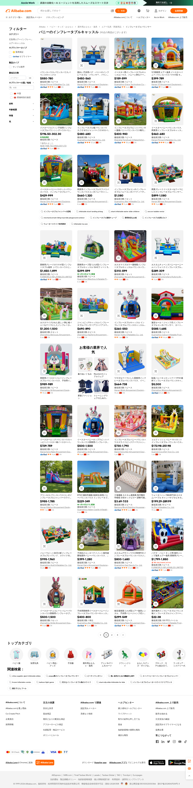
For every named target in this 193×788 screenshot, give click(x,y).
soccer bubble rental (156, 212)
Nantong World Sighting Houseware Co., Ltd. (130, 507)
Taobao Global (108, 775)
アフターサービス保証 (53, 724)
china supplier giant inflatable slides (26, 676)
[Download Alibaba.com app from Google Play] (177, 762)
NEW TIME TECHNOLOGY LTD (53, 146)
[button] (112, 10)
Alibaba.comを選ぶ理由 (16, 708)
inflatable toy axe (81, 224)
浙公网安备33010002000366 (142, 784)
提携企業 (159, 730)
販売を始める (161, 714)
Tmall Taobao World (82, 775)
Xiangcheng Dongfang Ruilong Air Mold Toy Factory (167, 277)
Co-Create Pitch (13, 714)
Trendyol (126, 775)
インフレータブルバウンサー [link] (138, 27)
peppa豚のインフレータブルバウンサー (64, 676)
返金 (120, 724)
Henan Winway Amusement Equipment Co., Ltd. (167, 201)
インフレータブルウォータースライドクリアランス (152, 682)
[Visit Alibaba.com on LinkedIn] (163, 741)
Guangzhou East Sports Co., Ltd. (91, 140)
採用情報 (10, 724)
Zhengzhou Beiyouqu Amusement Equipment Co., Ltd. (56, 335)
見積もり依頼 (86, 714)
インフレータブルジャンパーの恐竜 (57, 212)
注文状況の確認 (162, 719)
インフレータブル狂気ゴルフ (156, 218)
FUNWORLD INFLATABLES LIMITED (56, 277)
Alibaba (42, 27)
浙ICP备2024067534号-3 (169, 784)
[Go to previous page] (100, 635)
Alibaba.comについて (15, 702)
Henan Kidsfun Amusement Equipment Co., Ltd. (56, 507)
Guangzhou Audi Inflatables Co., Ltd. (56, 565)
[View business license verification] (122, 783)
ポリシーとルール (51, 735)
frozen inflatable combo (21, 682)
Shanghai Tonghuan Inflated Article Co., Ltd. (130, 140)
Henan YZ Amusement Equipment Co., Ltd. (167, 84)
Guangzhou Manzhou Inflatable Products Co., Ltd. (93, 279)
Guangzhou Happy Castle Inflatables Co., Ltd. (93, 509)
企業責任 (10, 719)
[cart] (148, 11)
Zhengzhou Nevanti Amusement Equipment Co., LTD (130, 277)
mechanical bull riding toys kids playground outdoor (64, 218)
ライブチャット (125, 714)
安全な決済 (48, 708)
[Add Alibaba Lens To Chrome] (44, 762)
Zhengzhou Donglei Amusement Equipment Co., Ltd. (93, 201)
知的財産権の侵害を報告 (129, 730)
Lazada (97, 775)
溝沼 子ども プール (19, 688)
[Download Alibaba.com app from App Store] (156, 762)
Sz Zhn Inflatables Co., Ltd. (162, 507)
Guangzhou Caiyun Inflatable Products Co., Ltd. (167, 335)
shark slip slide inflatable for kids (112, 682)
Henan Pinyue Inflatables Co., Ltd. (55, 84)
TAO (118, 775)
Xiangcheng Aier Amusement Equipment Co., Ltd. (130, 452)
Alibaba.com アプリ (118, 762)
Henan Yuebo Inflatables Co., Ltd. (128, 335)
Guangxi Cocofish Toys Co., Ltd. (165, 452)
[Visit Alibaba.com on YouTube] (180, 741)
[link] (189, 761)
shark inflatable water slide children (125, 212)
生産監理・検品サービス (54, 730)
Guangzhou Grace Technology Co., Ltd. (130, 84)
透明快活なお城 (131, 218)
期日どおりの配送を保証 (54, 719)
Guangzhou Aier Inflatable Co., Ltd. (129, 201)
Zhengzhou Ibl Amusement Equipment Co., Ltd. (56, 390)
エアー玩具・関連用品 (111, 27)
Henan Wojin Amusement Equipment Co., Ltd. (130, 390)
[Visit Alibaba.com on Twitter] (168, 741)
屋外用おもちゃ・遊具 (87, 27)
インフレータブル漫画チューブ (105, 218)
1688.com (67, 775)
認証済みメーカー (88, 708)
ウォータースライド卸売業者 (55, 224)
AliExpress (56, 775)
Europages (137, 775)
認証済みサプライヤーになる (168, 724)
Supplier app (100, 762)
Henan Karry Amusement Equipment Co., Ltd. (93, 84)
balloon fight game (46, 682)
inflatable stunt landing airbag (91, 212)
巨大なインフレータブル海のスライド (76, 682)
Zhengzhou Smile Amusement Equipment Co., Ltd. (93, 452)
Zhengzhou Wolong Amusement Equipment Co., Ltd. (167, 390)
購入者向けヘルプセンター (130, 708)
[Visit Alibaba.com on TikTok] (185, 741)
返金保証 (47, 714)
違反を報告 (123, 735)
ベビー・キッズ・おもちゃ (61, 27)
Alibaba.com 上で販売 (165, 708)
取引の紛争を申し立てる (129, 719)
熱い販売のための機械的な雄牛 (123, 676)
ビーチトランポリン (95, 676)
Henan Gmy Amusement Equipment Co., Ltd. (56, 201)
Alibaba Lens (12, 762)
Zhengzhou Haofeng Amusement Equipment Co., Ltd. (93, 335)
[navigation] (21, 331)
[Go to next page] (123, 635)
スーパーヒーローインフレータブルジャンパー (160, 676)
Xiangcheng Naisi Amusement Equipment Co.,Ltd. (56, 452)
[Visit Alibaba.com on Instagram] (174, 741)
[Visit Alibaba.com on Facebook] (157, 741)
